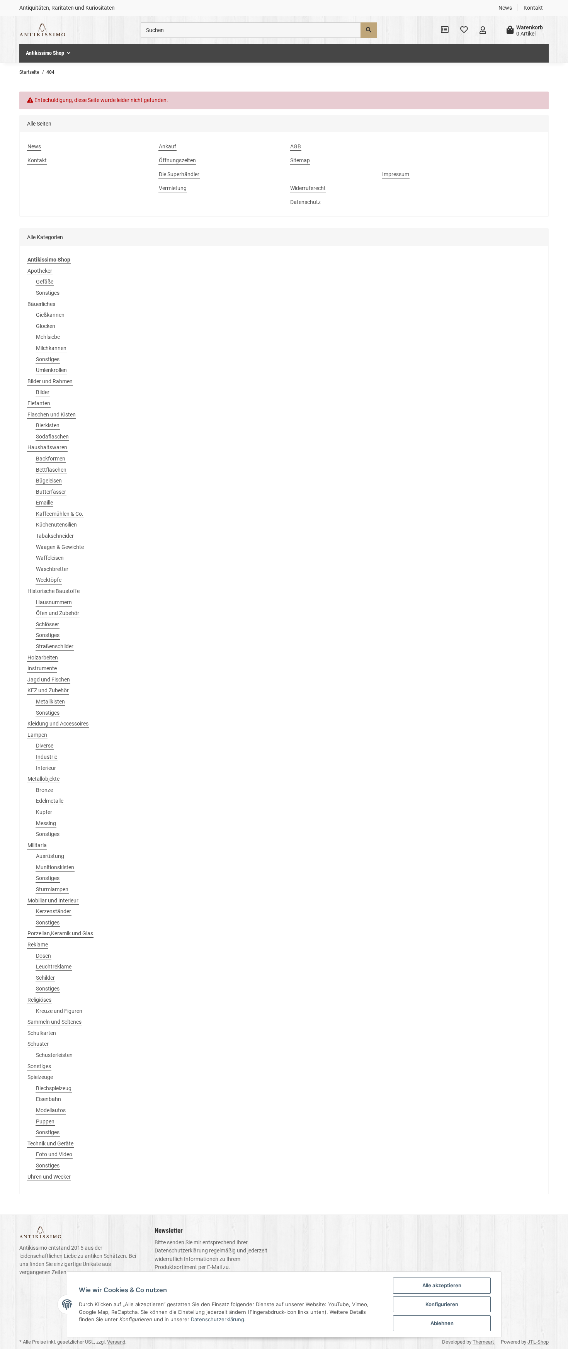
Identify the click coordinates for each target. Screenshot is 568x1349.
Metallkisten (50, 701)
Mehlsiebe (48, 337)
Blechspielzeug (53, 1088)
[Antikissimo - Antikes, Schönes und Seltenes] (42, 30)
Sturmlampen (52, 889)
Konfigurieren (441, 1304)
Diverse (44, 745)
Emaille (44, 503)
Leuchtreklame (53, 966)
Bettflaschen (51, 470)
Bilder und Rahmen (50, 381)
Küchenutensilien (56, 525)
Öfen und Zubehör (57, 613)
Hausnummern (54, 602)
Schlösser (47, 624)
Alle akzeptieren (441, 1285)
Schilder (45, 978)
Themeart (484, 1342)
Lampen (37, 735)
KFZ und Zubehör (48, 690)
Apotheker (39, 271)
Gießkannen (50, 315)
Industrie (46, 757)
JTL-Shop (538, 1342)
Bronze (44, 790)
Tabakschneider (55, 536)
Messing (46, 823)
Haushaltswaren (47, 447)
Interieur (46, 768)
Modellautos (51, 1110)
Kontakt (533, 8)
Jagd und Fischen (48, 679)
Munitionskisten (55, 867)
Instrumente (42, 668)
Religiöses (39, 1000)
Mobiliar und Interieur (52, 900)
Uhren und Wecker (49, 1177)
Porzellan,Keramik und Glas (60, 933)
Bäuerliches (41, 304)
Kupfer (44, 812)
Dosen (43, 956)
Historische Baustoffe (53, 591)
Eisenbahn (48, 1099)
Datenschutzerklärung (181, 1250)
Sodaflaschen (52, 436)
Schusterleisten (54, 1055)
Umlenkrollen (51, 370)
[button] (483, 30)
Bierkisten (48, 425)
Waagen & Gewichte (60, 547)
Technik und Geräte (50, 1143)
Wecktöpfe (48, 580)
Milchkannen (51, 348)
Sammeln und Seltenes (54, 1022)
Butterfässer (51, 492)
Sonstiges (48, 293)
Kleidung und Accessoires (57, 723)
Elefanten (38, 403)
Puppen (45, 1121)
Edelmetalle (49, 801)
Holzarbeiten (42, 657)
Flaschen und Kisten (51, 414)
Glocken (45, 326)
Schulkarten (41, 1033)
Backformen (50, 458)
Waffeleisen (50, 558)
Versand (116, 1342)
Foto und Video (54, 1154)
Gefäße (44, 282)
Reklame (37, 944)
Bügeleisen (49, 480)
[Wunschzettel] (464, 30)
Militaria (37, 845)
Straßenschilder (54, 646)
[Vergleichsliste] (444, 30)
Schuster (38, 1044)
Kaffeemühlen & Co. (59, 514)
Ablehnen (442, 1323)
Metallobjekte (43, 779)
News (505, 8)
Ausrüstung (50, 856)
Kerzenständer (53, 911)
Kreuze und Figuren (59, 1011)
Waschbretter (52, 569)
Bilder (42, 392)
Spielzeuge (40, 1077)
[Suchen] (369, 30)
